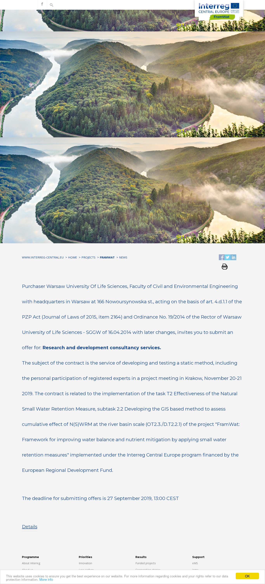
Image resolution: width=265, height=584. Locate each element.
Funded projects (145, 563)
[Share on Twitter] (227, 258)
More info (46, 579)
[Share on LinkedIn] (233, 258)
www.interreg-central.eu (43, 257)
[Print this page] (223, 267)
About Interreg (31, 563)
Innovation (85, 563)
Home (72, 257)
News (123, 257)
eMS (195, 563)
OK (247, 576)
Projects (88, 257)
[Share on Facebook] (222, 258)
